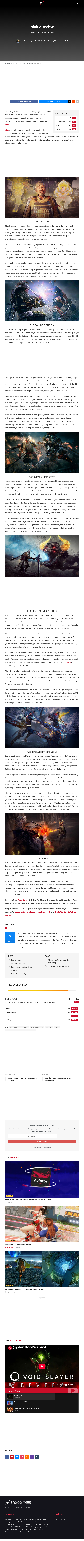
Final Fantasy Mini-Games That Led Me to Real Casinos (24, 1289)
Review (57, 1027)
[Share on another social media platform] (77, 101)
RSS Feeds (40, 1522)
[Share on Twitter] (69, 101)
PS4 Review (49, 1027)
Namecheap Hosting (11, 1529)
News (15, 1532)
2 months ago (11, 1292)
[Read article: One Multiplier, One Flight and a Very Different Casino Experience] (42, 1179)
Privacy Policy (9, 1522)
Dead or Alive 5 (44, 912)
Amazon (58, 118)
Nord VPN (24, 1529)
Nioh (7, 130)
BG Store (20, 1524)
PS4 (42, 1027)
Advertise (20, 1522)
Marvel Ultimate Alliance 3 (26, 912)
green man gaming (42, 1524)
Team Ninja (31, 1030)
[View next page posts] (43, 1298)
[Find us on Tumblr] (37, 1457)
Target (57, 125)
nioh (20, 1027)
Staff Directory (29, 1519)
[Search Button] (78, 3)
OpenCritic (29, 1524)
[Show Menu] (6, 3)
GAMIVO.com (19, 1527)
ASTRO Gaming (31, 1527)
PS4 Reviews (58, 41)
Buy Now (74, 1008)
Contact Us (17, 1519)
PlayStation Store (60, 122)
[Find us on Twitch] (32, 1457)
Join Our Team (41, 1519)
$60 (70, 118)
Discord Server (10, 1524)
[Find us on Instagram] (22, 1457)
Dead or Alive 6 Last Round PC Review (18, 1244)
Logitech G (8, 1527)
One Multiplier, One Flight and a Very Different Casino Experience (28, 1200)
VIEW (74, 118)
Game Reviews (48, 41)
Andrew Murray (27, 41)
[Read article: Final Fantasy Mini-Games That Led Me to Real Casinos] (42, 1269)
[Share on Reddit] (73, 101)
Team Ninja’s (23, 900)
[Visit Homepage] (42, 3)
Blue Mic (41, 1529)
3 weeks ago (10, 1202)
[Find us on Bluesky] (17, 1457)
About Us (8, 1519)
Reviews (7, 1532)
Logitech (42, 1527)
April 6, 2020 (38, 41)
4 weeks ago (20, 1247)
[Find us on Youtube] (12, 1457)
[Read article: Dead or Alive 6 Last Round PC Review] (42, 1224)
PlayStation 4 (35, 1027)
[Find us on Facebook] (7, 1457)
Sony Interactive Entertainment (16, 1030)
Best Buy (58, 129)
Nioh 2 (7, 124)
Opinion (9, 1195)
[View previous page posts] (40, 1298)
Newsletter (29, 1522)
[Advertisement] (42, 79)
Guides (30, 1532)
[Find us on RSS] (27, 1457)
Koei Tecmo (13, 1027)
